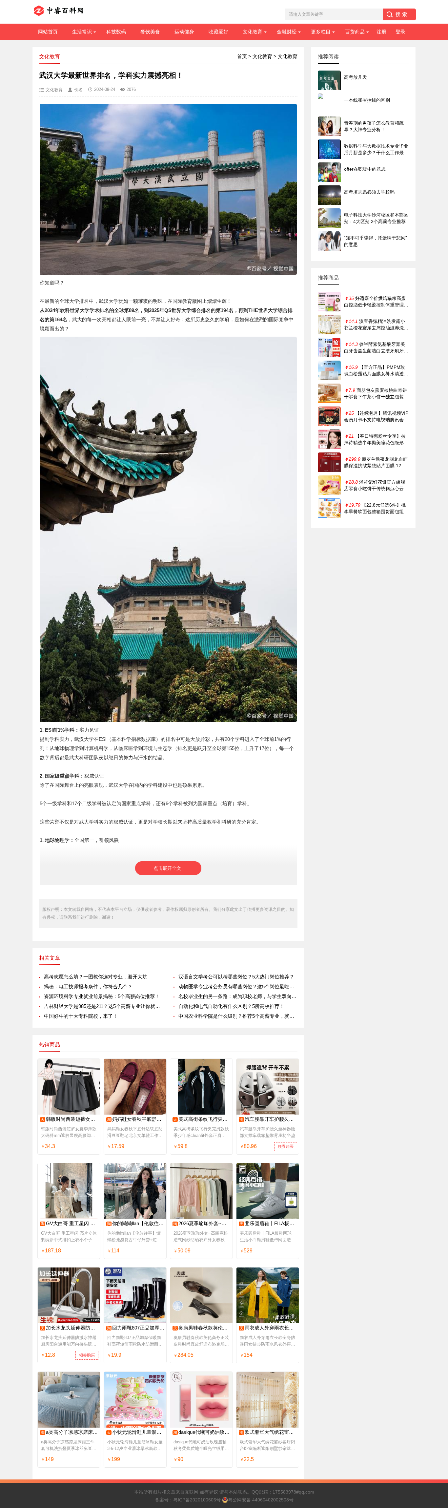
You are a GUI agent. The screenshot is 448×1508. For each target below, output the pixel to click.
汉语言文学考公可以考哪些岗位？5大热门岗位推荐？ (236, 976)
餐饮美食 (150, 31)
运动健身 (184, 31)
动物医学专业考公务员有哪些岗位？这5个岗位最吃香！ (237, 986)
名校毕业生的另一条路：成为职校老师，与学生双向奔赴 (237, 996)
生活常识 (82, 31)
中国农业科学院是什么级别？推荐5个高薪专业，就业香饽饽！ (237, 1016)
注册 (381, 31)
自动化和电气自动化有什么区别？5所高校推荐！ (231, 1006)
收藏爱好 (218, 31)
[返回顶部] (434, 1350)
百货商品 (355, 31)
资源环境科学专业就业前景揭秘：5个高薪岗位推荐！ (102, 996)
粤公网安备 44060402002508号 (261, 1499)
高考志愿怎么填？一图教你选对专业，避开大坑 (95, 976)
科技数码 (116, 31)
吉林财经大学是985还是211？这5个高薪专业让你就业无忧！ (103, 1006)
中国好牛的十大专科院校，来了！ (81, 1016)
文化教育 (252, 31)
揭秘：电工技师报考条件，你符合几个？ (88, 986)
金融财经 (286, 31)
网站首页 (48, 31)
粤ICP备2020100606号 (197, 1499)
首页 (242, 56)
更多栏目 (321, 31)
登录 (400, 31)
